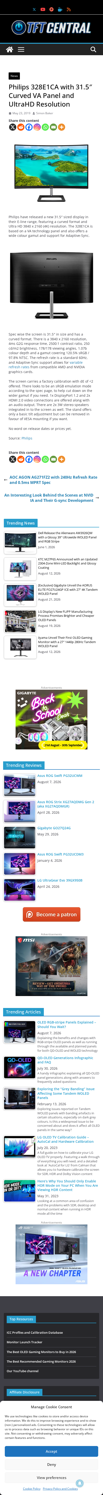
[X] (12, 127)
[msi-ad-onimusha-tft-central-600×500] (51, 938)
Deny (51, 1464)
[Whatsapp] (45, 127)
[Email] (53, 127)
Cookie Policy (31, 1489)
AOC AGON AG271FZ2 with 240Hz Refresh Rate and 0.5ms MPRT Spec (53, 480)
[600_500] (51, 1226)
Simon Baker (44, 113)
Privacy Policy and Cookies (60, 1489)
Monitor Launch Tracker (24, 1342)
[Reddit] (20, 127)
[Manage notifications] (80, 1483)
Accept (51, 1451)
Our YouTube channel (23, 1371)
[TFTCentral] (9, 49)
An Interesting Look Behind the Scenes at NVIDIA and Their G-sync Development (48, 498)
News (14, 76)
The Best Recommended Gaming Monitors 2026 (41, 1361)
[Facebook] (29, 127)
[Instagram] (37, 127)
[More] (61, 127)
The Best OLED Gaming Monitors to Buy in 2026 (41, 1352)
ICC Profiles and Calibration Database (35, 1332)
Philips (27, 438)
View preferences (51, 1477)
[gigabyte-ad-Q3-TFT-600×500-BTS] (51, 692)
